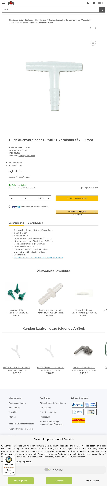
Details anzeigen (92, 480)
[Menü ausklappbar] (3, 1)
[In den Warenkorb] (11, 36)
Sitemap (12, 417)
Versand (27, 177)
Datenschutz (45, 407)
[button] (88, 2)
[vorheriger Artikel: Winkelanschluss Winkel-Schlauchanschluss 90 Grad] (90, 28)
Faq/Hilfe (12, 412)
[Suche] (102, 10)
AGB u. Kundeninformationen (53, 403)
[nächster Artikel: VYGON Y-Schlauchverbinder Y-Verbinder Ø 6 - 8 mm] (95, 28)
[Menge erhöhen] (48, 198)
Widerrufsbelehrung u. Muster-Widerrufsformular (51, 422)
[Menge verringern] (11, 198)
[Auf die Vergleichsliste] (93, 43)
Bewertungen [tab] (35, 223)
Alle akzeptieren (20, 480)
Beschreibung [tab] (16, 223)
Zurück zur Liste (16, 20)
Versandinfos (14, 407)
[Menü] (13, 456)
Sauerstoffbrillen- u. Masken (21, 429)
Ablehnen (59, 480)
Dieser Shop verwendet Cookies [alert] (53, 439)
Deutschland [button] (30, 188)
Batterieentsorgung (48, 412)
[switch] (47, 469)
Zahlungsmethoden (17, 403)
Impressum (45, 417)
